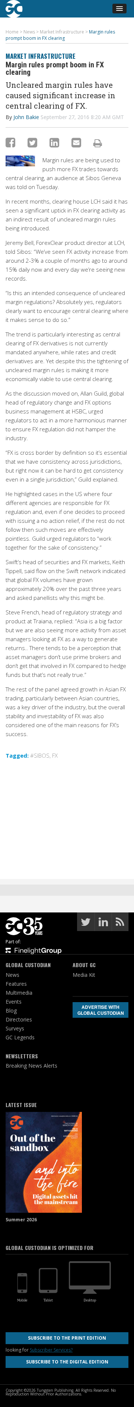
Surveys (15, 1028)
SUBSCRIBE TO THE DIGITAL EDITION (67, 1362)
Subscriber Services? (51, 1350)
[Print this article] (97, 143)
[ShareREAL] (22, 164)
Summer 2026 (21, 1219)
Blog (11, 1010)
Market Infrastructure (41, 56)
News (12, 974)
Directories (19, 1019)
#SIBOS (40, 755)
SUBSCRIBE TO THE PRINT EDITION (67, 1338)
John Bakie (26, 117)
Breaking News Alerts (31, 1065)
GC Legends (20, 1037)
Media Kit (84, 974)
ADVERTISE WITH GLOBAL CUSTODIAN (100, 1010)
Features (16, 983)
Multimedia (19, 992)
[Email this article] (76, 142)
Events (14, 1001)
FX (55, 755)
